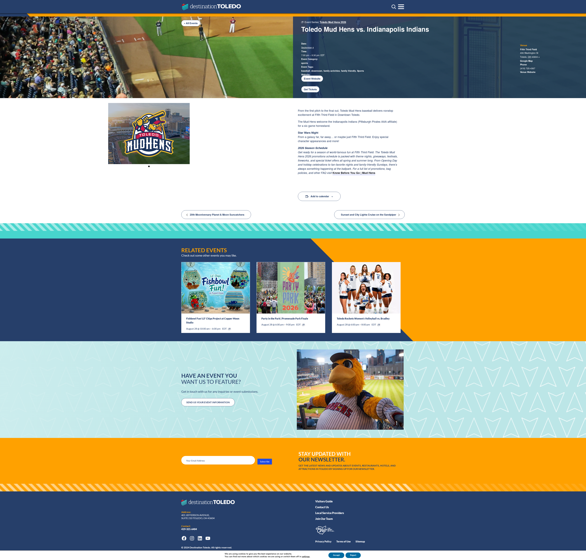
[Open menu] (401, 6)
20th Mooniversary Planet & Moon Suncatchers (216, 214)
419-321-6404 (189, 529)
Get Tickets (310, 89)
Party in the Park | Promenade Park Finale (284, 318)
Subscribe (264, 461)
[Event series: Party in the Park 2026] (303, 325)
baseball (305, 70)
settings (306, 556)
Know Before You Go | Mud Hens (354, 173)
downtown (316, 70)
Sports (360, 70)
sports (304, 62)
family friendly (348, 70)
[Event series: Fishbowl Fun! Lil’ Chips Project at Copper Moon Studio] (229, 329)
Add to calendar (320, 196)
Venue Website (527, 71)
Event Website (312, 78)
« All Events (191, 23)
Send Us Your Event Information (208, 402)
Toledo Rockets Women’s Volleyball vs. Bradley (363, 318)
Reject (353, 555)
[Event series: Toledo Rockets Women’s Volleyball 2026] (379, 325)
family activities (332, 70)
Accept (336, 555)
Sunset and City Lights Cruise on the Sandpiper (369, 214)
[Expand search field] (393, 6)
